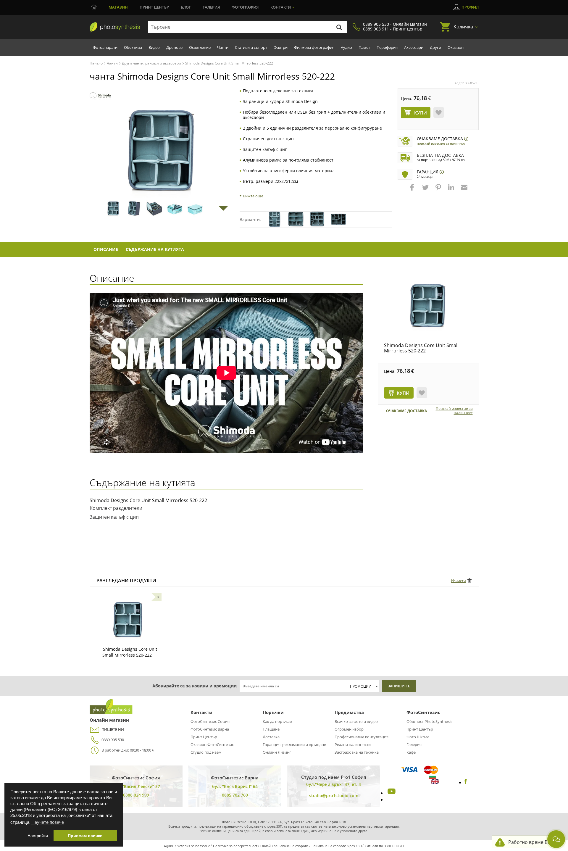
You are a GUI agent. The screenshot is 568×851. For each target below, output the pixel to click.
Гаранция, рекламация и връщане (294, 744)
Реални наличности (353, 744)
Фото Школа (417, 736)
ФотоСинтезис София (210, 721)
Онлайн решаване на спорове (284, 846)
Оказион (456, 47)
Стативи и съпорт (251, 47)
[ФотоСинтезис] (115, 27)
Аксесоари (413, 47)
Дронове (174, 47)
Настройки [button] (38, 835)
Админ (169, 846)
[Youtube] (391, 793)
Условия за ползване (193, 846)
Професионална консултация (361, 736)
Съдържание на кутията (155, 249)
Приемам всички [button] (85, 835)
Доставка (271, 736)
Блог (186, 7)
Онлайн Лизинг (277, 752)
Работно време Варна (533, 842)
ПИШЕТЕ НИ (112, 729)
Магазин (118, 7)
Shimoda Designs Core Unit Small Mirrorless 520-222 (421, 348)
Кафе (411, 752)
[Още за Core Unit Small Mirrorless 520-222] (128, 619)
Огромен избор (349, 729)
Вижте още (253, 196)
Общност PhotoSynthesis (429, 721)
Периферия (387, 47)
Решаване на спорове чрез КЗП (337, 846)
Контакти (280, 7)
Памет (364, 47)
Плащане (271, 729)
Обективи (133, 47)
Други (435, 47)
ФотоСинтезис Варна (210, 729)
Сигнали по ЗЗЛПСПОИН (384, 846)
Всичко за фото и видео (356, 721)
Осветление (200, 47)
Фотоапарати (105, 47)
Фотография (245, 7)
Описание (105, 249)
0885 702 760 (235, 795)
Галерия (211, 7)
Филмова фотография (314, 47)
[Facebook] (465, 782)
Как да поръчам (277, 721)
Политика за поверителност (235, 846)
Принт (154, 7)
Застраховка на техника (357, 752)
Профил (470, 7)
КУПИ (403, 393)
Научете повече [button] (47, 822)
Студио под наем (206, 752)
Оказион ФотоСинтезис (212, 744)
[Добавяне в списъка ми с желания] (438, 112)
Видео (154, 47)
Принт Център (204, 736)
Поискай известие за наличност (442, 143)
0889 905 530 (112, 739)
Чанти (222, 47)
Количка (463, 26)
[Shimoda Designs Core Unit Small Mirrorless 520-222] (428, 306)
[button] (412, 190)
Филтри (281, 47)
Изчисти (458, 580)
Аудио (346, 47)
